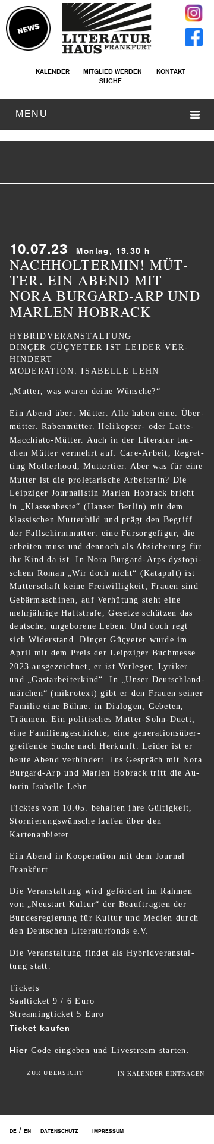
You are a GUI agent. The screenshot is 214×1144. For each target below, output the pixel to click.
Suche (110, 80)
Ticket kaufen (40, 1028)
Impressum (108, 1131)
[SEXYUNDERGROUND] (115, 164)
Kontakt (170, 71)
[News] (28, 29)
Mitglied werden (112, 71)
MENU (31, 114)
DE (13, 1131)
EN (27, 1131)
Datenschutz (59, 1131)
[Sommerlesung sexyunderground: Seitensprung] (90, 164)
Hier (19, 1050)
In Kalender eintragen (161, 1073)
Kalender (52, 71)
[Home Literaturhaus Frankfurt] (107, 51)
